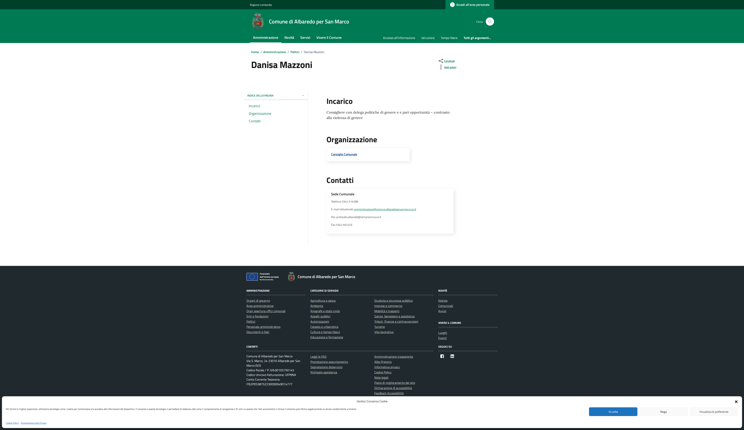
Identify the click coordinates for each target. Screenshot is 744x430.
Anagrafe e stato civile (325, 311)
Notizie (443, 300)
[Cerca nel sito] (490, 21)
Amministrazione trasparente (393, 356)
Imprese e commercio (388, 305)
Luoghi (442, 332)
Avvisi (442, 311)
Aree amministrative (260, 305)
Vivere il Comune (329, 37)
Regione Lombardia (261, 5)
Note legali (381, 377)
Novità (289, 37)
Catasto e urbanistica (324, 326)
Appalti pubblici (320, 316)
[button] (736, 401)
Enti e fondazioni (257, 316)
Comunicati (445, 305)
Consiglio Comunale (344, 154)
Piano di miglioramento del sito (394, 382)
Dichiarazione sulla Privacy (34, 423)
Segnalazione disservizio (326, 367)
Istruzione (428, 37)
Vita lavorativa (384, 332)
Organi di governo (258, 300)
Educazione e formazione (326, 337)
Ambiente (316, 305)
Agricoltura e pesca (323, 300)
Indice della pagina (260, 95)
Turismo (379, 326)
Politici (250, 321)
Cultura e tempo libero (325, 332)
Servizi (305, 37)
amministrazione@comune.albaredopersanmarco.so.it (385, 209)
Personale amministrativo (263, 326)
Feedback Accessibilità (389, 393)
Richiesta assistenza (323, 372)
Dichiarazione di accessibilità (393, 388)
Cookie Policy (12, 423)
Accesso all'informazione (399, 37)
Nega (663, 411)
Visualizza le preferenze (713, 411)
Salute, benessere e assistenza (394, 316)
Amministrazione (265, 37)
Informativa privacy (387, 367)
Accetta (613, 411)
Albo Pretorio (383, 361)
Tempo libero (449, 37)
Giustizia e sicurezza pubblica (393, 300)
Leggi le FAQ (318, 356)
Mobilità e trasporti (387, 311)
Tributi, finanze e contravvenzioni (396, 321)
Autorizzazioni (319, 321)
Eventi (442, 338)
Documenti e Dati (257, 332)
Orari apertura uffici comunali (266, 311)
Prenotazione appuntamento (329, 361)
